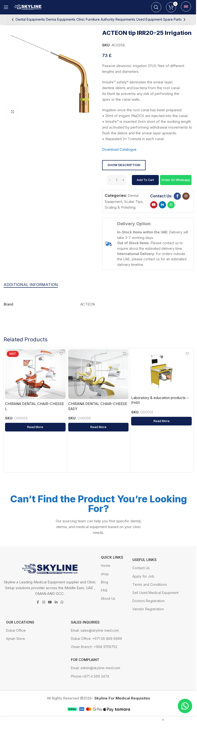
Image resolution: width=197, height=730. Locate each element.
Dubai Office (16, 630)
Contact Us (141, 568)
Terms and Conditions (149, 584)
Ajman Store (15, 638)
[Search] (156, 7)
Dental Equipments (30, 19)
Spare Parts (172, 19)
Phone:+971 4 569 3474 (90, 676)
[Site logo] (28, 7)
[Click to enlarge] (12, 111)
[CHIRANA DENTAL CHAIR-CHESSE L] (35, 374)
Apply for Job (143, 576)
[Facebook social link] (177, 196)
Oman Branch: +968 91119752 (94, 647)
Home (105, 565)
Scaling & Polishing (120, 207)
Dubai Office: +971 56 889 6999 (96, 638)
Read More (35, 427)
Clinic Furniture (88, 19)
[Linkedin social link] (162, 204)
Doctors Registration (148, 601)
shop (105, 574)
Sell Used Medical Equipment (155, 593)
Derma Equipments (60, 19)
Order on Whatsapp (175, 180)
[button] (175, 179)
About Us (108, 598)
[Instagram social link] (186, 196)
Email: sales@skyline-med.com (95, 630)
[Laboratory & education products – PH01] (161, 371)
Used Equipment (149, 19)
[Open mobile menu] (6, 7)
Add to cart (145, 180)
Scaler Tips (133, 201)
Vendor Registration (148, 609)
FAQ (104, 590)
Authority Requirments (118, 19)
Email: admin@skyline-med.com (95, 668)
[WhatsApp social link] (171, 204)
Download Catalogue (119, 149)
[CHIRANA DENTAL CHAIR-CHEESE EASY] (98, 374)
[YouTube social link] (153, 204)
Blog (104, 582)
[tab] (31, 285)
